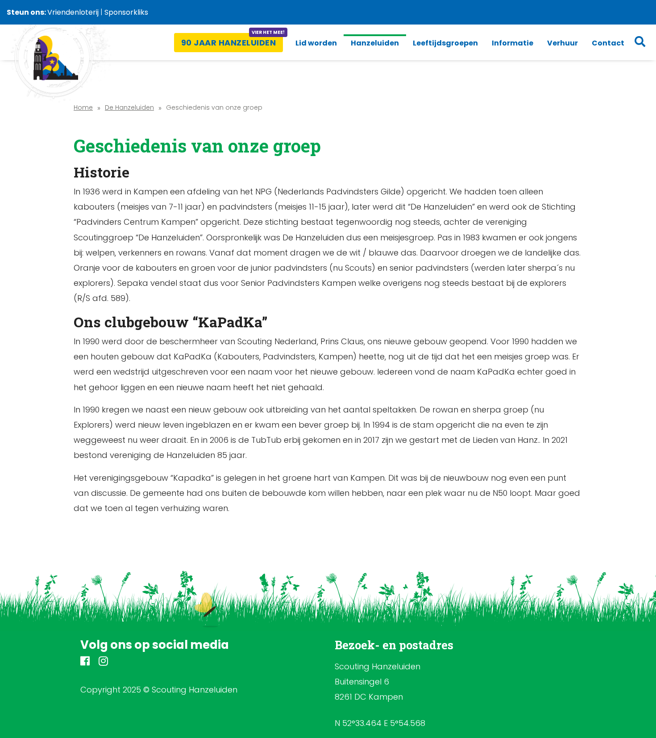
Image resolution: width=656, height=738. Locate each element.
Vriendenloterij (73, 12)
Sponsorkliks (126, 12)
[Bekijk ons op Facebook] (85, 662)
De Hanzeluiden (129, 107)
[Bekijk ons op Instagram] (103, 662)
